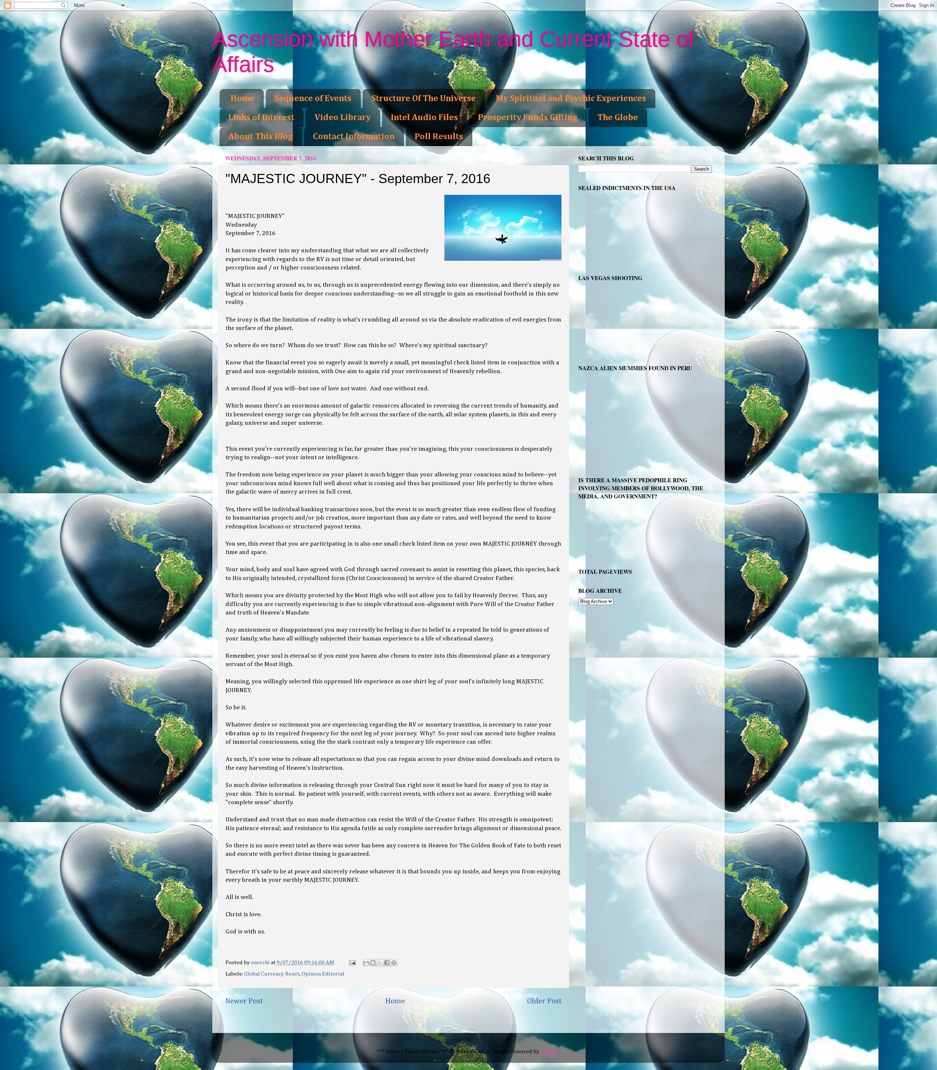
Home (242, 98)
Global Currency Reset (271, 974)
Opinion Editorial (323, 974)
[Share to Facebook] (387, 962)
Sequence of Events (313, 98)
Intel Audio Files (424, 117)
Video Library (342, 117)
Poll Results (439, 136)
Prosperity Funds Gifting (527, 117)
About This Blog (260, 136)
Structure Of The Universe (424, 98)
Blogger (550, 1051)
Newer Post (244, 1001)
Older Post (544, 1001)
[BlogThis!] (373, 962)
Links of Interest (261, 117)
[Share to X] (380, 962)
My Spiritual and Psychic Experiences (571, 98)
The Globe (617, 117)
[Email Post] (352, 962)
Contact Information (354, 136)
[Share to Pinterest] (393, 962)
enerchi (261, 962)
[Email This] (366, 962)
